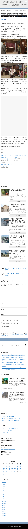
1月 (4, 498)
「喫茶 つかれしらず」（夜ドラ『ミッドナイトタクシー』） (17, 379)
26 (9, 471)
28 (14, 471)
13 (12, 468)
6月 (4, 488)
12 (9, 468)
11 (6, 468)
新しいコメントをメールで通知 (10, 320)
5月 (4, 490)
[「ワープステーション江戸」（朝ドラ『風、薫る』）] (5, 239)
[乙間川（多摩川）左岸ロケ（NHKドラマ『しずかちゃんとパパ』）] (5, 253)
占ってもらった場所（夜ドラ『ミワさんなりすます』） (17, 191)
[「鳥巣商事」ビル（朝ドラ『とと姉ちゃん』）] (5, 208)
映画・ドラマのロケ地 (21, 16)
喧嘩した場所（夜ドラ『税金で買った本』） (13, 362)
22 (17, 469)
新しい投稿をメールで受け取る (10, 323)
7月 (4, 486)
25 (6, 471)
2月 (4, 496)
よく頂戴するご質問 (7, 430)
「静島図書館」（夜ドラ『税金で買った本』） (13, 357)
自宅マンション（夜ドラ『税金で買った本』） (13, 355)
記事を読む (18, 201)
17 (4, 469)
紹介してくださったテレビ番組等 (10, 420)
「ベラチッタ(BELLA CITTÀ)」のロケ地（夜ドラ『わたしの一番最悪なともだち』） (17, 221)
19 (9, 469)
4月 (4, 492)
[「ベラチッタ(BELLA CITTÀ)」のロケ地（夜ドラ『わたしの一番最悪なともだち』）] (5, 222)
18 (6, 469)
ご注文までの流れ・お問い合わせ (10, 428)
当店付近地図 (5, 432)
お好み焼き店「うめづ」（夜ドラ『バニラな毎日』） (15, 269)
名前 (2, 304)
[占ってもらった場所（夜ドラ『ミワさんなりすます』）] (5, 192)
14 (14, 468)
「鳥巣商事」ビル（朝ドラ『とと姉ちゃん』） (17, 205)
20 (12, 469)
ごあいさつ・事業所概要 (8, 416)
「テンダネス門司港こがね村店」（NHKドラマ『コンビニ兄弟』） (17, 393)
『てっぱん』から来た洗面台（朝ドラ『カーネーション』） (6, 157)
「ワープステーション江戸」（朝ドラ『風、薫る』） (16, 237)
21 (14, 469)
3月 (4, 494)
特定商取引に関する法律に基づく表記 (11, 418)
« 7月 (3, 474)
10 (4, 468)
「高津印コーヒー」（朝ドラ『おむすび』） (14, 274)
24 (4, 471)
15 (17, 468)
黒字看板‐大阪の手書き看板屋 (12, 2)
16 (20, 468)
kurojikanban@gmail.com (8, 449)
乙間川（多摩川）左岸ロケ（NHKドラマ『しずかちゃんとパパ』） (17, 252)
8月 (4, 484)
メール (3, 309)
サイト (2, 314)
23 (20, 469)
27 (12, 471)
